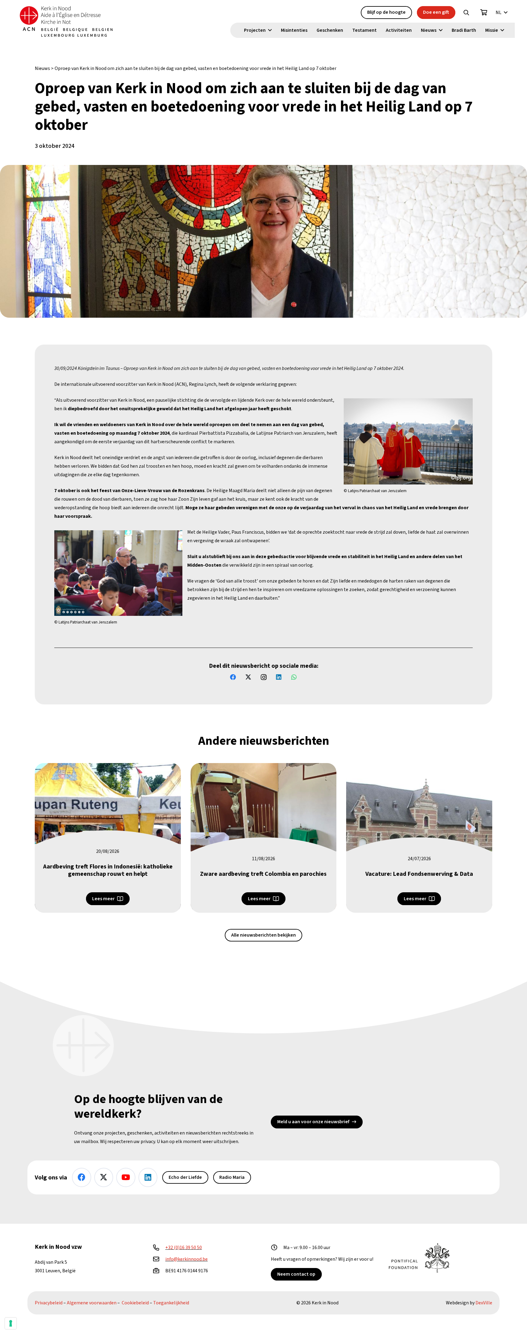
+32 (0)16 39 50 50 (183, 1247)
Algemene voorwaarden (92, 1302)
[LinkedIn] (278, 677)
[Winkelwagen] (484, 12)
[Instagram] (263, 677)
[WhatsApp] (294, 677)
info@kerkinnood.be (186, 1259)
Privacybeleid (49, 1302)
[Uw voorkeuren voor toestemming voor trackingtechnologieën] (10, 1323)
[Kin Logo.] (66, 21)
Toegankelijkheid (171, 1302)
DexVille (483, 1302)
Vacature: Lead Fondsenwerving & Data (419, 874)
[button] (466, 12)
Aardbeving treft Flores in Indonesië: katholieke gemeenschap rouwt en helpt (108, 870)
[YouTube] (125, 1177)
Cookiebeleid (135, 1302)
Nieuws (42, 68)
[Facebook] (233, 677)
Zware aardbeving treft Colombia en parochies (263, 874)
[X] (248, 677)
